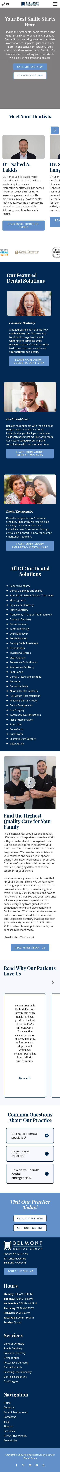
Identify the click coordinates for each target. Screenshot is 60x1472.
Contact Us (7, 4)
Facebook (16, 1465)
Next (55, 130)
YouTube (37, 1465)
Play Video (30, 782)
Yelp (43, 1465)
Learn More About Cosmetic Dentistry (29, 361)
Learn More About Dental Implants (30, 453)
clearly (7, 859)
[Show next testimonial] (52, 982)
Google (30, 1465)
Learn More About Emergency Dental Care (30, 546)
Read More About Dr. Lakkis (23, 225)
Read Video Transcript (19, 937)
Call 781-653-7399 (30, 67)
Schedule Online (30, 75)
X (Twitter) (23, 1465)
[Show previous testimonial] (42, 982)
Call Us (3, 4)
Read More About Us (30, 947)
